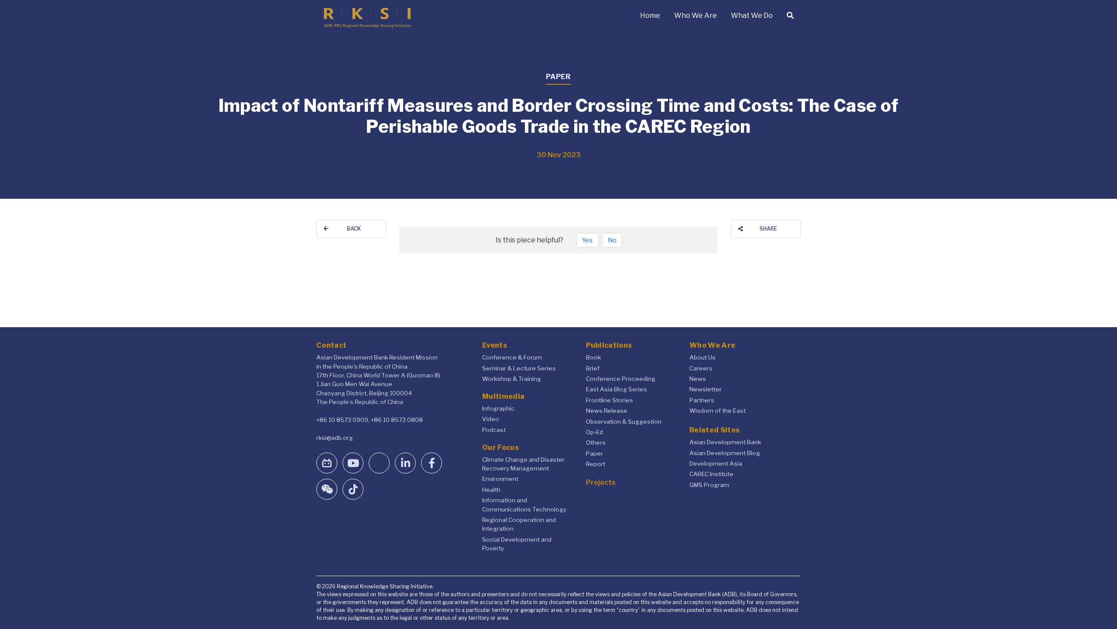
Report (595, 463)
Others (596, 442)
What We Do (752, 15)
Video (490, 418)
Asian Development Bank (725, 442)
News (697, 378)
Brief (593, 368)
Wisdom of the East (717, 410)
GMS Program (709, 484)
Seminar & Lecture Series (519, 368)
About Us (702, 357)
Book (593, 357)
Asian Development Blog (724, 452)
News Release (606, 410)
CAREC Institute (711, 473)
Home (650, 15)
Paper (594, 453)
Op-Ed (594, 432)
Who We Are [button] (695, 15)
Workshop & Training (511, 378)
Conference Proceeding (620, 378)
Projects (601, 482)
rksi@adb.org (334, 437)
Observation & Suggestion (623, 421)
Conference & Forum (512, 357)
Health (491, 489)
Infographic (498, 408)
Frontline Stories (609, 400)
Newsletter (705, 389)
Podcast (494, 429)
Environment (500, 478)
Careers (701, 368)
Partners (701, 400)
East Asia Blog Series (616, 389)
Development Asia (715, 463)
